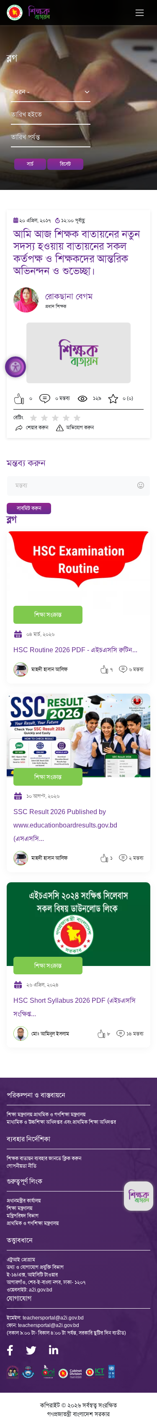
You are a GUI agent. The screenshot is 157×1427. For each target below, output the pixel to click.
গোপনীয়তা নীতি (21, 1166)
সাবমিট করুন (29, 508)
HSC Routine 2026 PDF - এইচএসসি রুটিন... (75, 649)
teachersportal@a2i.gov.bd (53, 1318)
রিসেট (65, 164)
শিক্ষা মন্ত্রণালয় (19, 1208)
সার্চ (30, 164)
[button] (19, 398)
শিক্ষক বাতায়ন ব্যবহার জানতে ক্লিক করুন (44, 1158)
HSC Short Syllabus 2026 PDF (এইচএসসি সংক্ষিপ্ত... (74, 1007)
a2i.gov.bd (40, 1290)
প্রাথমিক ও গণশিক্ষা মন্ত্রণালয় (33, 1223)
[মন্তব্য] (78, 486)
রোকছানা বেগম (69, 296)
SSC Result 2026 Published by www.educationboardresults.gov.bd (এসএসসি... (65, 825)
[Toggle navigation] (139, 12)
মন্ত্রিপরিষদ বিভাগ (23, 1216)
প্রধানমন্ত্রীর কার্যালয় (24, 1201)
